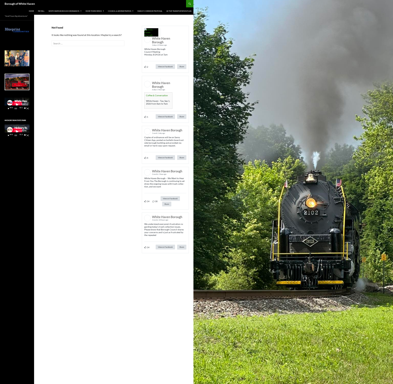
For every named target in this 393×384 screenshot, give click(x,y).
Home (31, 11)
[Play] (8, 108)
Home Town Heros (94, 11)
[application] (17, 105)
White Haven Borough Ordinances (64, 11)
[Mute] (25, 108)
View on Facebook (165, 66)
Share (181, 66)
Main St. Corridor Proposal (149, 11)
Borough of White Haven (20, 3)
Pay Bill (41, 11)
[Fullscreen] (27, 108)
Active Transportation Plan (178, 11)
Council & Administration (119, 11)
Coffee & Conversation (157, 95)
